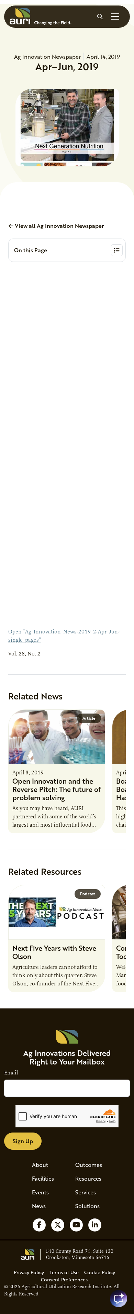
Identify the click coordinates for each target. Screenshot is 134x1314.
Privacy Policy (29, 1272)
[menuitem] (45, 1165)
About (40, 1165)
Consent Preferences (64, 1279)
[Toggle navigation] (115, 16)
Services (85, 1192)
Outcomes (88, 1165)
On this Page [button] (30, 250)
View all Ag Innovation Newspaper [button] (58, 226)
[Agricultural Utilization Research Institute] (40, 16)
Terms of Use (64, 1272)
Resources (88, 1178)
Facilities (43, 1178)
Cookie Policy (99, 1272)
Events (40, 1192)
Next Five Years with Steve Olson (54, 952)
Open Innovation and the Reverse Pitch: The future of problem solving (56, 789)
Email (11, 1072)
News (39, 1206)
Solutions (87, 1206)
